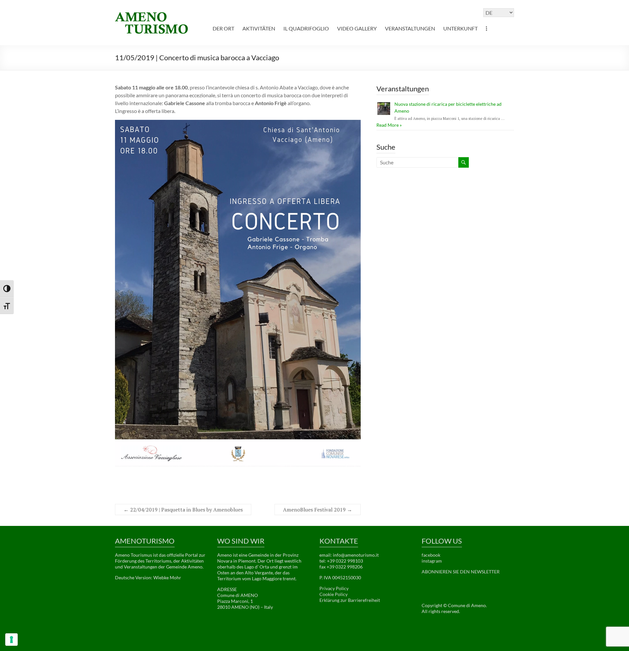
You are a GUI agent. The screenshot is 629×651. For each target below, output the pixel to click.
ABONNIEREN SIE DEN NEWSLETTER (461, 571)
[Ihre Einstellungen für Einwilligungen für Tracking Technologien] (11, 639)
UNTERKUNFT (460, 28)
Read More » (389, 125)
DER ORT (223, 28)
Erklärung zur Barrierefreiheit (349, 600)
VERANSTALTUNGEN (410, 28)
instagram (432, 561)
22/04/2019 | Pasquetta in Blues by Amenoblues (183, 509)
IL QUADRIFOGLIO (306, 28)
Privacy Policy (334, 588)
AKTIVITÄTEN (258, 28)
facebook (431, 555)
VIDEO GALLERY (357, 28)
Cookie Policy (333, 594)
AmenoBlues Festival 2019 (317, 509)
